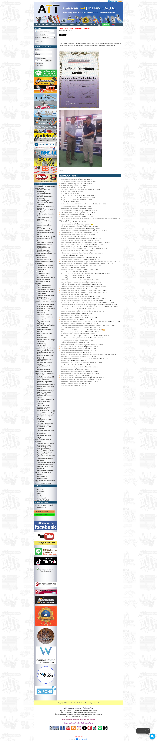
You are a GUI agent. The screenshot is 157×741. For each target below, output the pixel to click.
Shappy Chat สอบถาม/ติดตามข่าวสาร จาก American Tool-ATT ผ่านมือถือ (81, 354)
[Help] (42, 41)
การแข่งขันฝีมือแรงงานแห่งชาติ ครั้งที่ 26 (72, 309)
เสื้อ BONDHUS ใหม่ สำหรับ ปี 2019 (70, 251)
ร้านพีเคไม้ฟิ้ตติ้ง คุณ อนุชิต (68, 342)
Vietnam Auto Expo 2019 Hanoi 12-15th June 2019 (74, 244)
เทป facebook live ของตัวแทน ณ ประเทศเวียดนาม (74, 253)
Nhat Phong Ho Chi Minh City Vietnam (71, 317)
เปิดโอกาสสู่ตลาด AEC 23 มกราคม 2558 (72, 367)
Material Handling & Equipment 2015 (71, 356)
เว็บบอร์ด (64, 24)
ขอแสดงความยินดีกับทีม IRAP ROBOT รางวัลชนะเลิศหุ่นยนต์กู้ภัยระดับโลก (81, 305)
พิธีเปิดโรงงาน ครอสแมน (68, 375)
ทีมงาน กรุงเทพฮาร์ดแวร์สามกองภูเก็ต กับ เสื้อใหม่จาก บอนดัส (78, 242)
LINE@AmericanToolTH (67, 315)
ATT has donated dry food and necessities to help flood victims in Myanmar (81, 325)
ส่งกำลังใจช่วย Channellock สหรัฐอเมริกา (72, 226)
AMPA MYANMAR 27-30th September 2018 (73, 259)
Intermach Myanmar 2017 (68, 276)
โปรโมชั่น (84, 24)
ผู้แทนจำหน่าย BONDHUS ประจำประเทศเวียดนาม (74, 379)
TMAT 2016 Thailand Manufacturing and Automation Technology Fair (79, 302)
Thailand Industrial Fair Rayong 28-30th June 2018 (74, 265)
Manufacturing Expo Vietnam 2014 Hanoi (72, 381)
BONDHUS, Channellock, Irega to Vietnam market (74, 344)
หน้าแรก (37, 24)
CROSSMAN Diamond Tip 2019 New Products (73, 238)
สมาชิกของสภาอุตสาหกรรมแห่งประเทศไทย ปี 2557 (75, 377)
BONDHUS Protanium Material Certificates (72, 280)
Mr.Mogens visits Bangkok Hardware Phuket (73, 331)
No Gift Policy (64, 255)
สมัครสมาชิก (40, 65)
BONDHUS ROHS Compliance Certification (72, 246)
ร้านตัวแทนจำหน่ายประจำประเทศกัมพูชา (72, 232)
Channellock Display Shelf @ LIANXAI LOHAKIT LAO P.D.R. (78, 273)
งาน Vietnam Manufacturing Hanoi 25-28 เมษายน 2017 (76, 286)
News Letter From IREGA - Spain (69, 340)
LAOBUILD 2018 (65, 267)
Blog (78, 24)
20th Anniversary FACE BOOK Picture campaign (74, 329)
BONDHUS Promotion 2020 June (69, 216)
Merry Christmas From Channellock (70, 197)
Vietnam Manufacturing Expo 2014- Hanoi (72, 373)
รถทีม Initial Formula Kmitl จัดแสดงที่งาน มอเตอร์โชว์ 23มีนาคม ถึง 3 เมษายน (82, 307)
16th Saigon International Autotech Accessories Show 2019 (76, 230)
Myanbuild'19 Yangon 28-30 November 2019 (73, 228)
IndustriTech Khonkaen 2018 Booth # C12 (72, 269)
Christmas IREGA (65, 187)
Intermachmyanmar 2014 (67, 369)
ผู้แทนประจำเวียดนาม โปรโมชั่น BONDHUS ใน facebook (76, 249)
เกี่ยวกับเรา (45, 24)
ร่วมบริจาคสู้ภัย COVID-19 (68, 224)
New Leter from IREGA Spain (69, 319)
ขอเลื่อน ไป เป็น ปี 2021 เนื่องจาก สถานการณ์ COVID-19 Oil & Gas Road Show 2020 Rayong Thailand (89, 218)
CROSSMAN (64, 191)
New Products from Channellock (69, 214)
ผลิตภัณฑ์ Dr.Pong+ (66, 222)
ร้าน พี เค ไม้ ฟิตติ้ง (66, 360)
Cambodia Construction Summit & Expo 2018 (73, 257)
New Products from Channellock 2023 (71, 195)
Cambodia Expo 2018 (66, 271)
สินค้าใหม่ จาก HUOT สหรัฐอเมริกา (70, 212)
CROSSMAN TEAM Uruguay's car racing (72, 346)
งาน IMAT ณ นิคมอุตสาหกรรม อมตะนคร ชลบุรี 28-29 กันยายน (78, 300)
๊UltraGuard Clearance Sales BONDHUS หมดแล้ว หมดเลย (76, 204)
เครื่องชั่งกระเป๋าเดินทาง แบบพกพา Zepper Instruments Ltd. (77, 358)
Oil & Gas (63, 202)
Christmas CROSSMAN (67, 185)
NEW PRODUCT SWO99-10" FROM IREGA (72, 189)
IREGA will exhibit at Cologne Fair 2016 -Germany (74, 327)
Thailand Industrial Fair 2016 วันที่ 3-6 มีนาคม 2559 (75, 311)
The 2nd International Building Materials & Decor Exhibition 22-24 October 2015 (82, 321)
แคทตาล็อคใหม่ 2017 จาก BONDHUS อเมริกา (73, 282)
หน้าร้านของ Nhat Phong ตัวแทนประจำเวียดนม (74, 363)
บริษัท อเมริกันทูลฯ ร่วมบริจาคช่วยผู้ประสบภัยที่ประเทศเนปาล (77, 336)
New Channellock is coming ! (68, 206)
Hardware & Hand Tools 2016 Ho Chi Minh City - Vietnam (76, 290)
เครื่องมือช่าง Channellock (68, 365)
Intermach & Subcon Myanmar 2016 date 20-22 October (76, 298)
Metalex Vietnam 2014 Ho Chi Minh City (72, 371)
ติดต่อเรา (72, 24)
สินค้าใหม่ (92, 24)
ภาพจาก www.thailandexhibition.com (71, 350)
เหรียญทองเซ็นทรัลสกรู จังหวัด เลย (70, 334)
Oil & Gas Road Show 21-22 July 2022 (71, 210)
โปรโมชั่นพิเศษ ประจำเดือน (68, 352)
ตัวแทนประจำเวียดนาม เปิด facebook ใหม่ (72, 240)
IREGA (62, 193)
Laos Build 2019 (65, 236)
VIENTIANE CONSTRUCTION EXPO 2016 (73, 296)
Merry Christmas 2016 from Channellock (72, 288)
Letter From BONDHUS (67, 294)
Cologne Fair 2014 (66, 385)
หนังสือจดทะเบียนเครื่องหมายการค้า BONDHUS (74, 284)
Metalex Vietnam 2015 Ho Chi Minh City (72, 323)
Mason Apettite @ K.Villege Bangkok (70, 234)
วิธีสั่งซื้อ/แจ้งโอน (55, 24)
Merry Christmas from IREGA (69, 200)
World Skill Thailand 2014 (68, 383)
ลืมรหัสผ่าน (40, 63)
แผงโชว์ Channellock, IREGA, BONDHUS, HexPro (74, 338)
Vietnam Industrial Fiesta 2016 (69, 313)
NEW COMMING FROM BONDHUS (70, 181)
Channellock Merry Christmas (68, 183)
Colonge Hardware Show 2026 (69, 179)
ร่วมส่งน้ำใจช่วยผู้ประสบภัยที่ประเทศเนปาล (72, 348)
